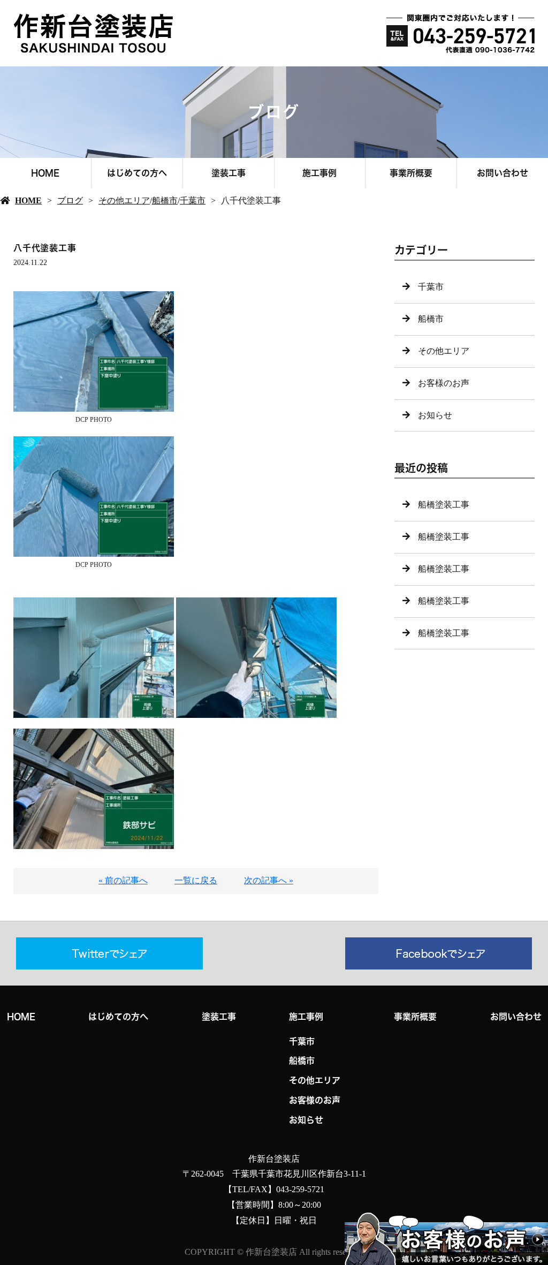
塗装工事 (228, 173)
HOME (45, 173)
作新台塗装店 (274, 1158)
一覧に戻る (195, 880)
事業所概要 (411, 173)
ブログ (70, 200)
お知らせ (435, 415)
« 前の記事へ (123, 880)
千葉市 (193, 200)
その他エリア (124, 200)
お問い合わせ (502, 173)
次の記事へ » (268, 880)
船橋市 (165, 200)
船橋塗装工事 (443, 504)
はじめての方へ (137, 173)
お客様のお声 (443, 383)
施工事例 (319, 173)
